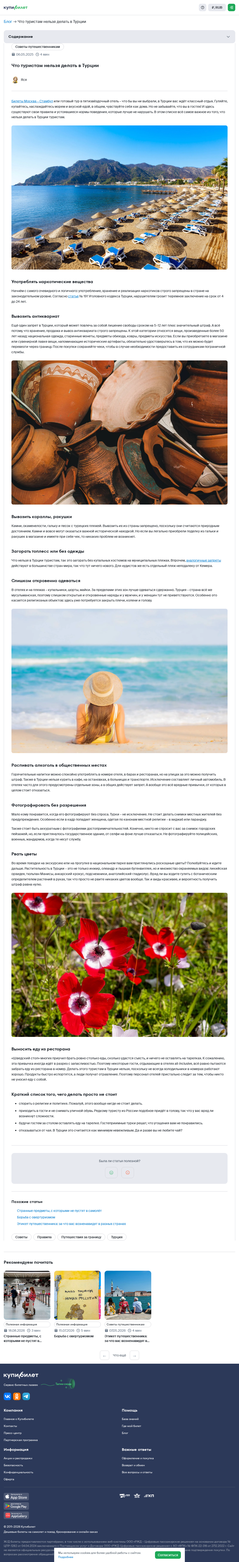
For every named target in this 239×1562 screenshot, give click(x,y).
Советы (21, 1237)
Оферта (9, 1479)
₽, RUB (217, 7)
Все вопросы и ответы (137, 1472)
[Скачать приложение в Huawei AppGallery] (62, 1515)
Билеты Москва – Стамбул (32, 101)
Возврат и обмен (133, 1465)
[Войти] (231, 7)
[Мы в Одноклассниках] (17, 1396)
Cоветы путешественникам (37, 47)
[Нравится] (111, 1172)
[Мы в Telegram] (26, 1396)
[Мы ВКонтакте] (7, 1396)
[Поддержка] (202, 7)
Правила (44, 1237)
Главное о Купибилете (19, 1419)
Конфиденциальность (18, 1472)
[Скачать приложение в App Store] (62, 1496)
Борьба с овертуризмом (36, 1217)
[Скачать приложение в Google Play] (62, 1506)
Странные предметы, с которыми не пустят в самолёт (59, 1211)
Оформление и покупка (138, 1458)
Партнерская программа (21, 1440)
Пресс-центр (12, 1433)
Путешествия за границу (81, 1237)
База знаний (130, 1419)
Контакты (10, 1426)
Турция (117, 1237)
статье (73, 296)
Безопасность (13, 1465)
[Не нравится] (127, 1172)
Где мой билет (131, 1426)
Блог (8, 21)
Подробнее (65, 1557)
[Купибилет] (16, 7)
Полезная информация (21, 1324)
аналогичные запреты (203, 560)
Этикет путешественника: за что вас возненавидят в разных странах (71, 1224)
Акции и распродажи (18, 1458)
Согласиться (168, 1555)
